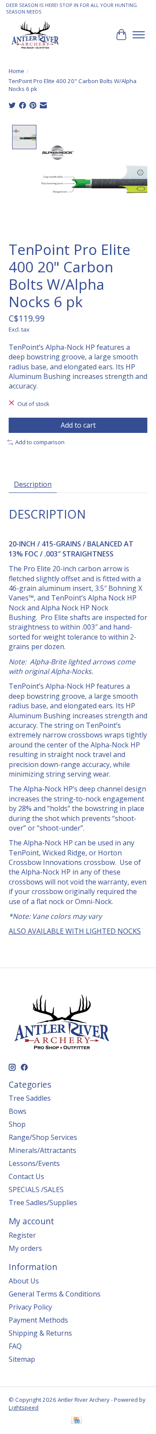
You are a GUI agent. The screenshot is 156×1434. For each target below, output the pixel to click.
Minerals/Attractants (42, 1150)
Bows (17, 1111)
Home (16, 71)
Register (22, 1235)
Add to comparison (40, 442)
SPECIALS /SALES (36, 1189)
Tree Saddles (30, 1098)
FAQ (15, 1346)
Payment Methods (38, 1320)
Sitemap (22, 1359)
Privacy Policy (30, 1307)
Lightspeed (24, 1407)
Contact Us (26, 1176)
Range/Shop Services (43, 1137)
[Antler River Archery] (35, 34)
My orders (25, 1248)
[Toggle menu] (138, 35)
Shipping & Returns (40, 1333)
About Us (24, 1281)
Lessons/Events (34, 1163)
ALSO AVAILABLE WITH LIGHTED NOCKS (75, 931)
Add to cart (78, 425)
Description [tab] (33, 484)
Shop (17, 1124)
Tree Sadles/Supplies (43, 1202)
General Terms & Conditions (55, 1294)
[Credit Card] (76, 1421)
